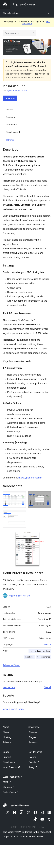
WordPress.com (12, 776)
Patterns (33, 742)
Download (10, 98)
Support (7, 757)
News (6, 732)
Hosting (7, 737)
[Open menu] (49, 4)
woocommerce (43, 657)
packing (46, 651)
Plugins (32, 737)
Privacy (7, 742)
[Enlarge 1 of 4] (22, 494)
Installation (11, 124)
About (6, 727)
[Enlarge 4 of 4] (47, 534)
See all (47, 687)
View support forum (13, 709)
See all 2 (47, 644)
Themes (33, 732)
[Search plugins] (33, 33)
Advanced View (11, 665)
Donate (34, 762)
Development (13, 132)
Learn (6, 751)
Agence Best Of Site (17, 90)
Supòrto (10, 139)
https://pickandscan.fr (30, 477)
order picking (35, 651)
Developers (9, 762)
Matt (7, 781)
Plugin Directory (10, 13)
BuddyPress (11, 792)
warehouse (30, 657)
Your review (9, 687)
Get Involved (35, 751)
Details (9, 109)
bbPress (9, 787)
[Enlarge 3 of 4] (22, 514)
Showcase (34, 727)
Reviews (10, 117)
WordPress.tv (11, 767)
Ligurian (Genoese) (20, 805)
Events (32, 757)
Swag (33, 767)
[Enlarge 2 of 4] (47, 494)
